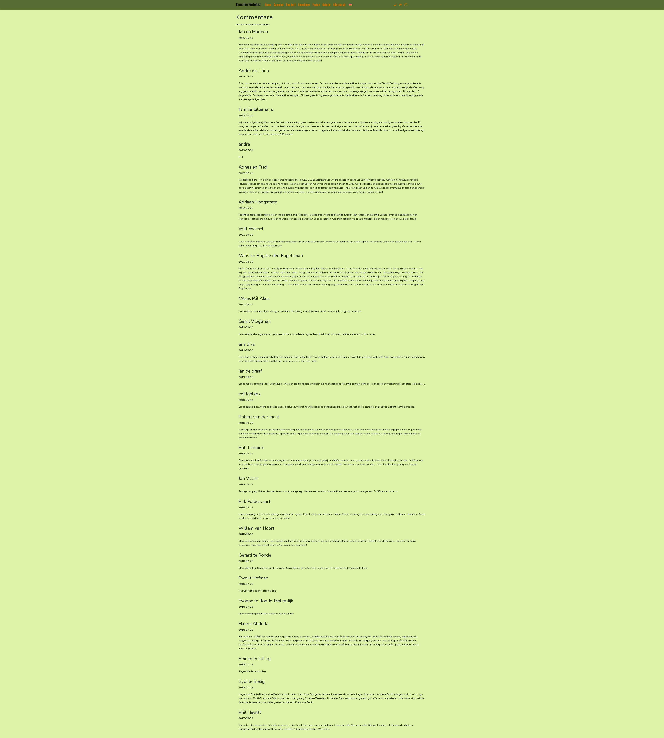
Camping (278, 5)
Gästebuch (339, 5)
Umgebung (304, 5)
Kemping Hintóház (248, 4)
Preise (316, 5)
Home (268, 5)
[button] (350, 4)
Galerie (326, 5)
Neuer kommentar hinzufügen (252, 24)
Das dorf (290, 5)
